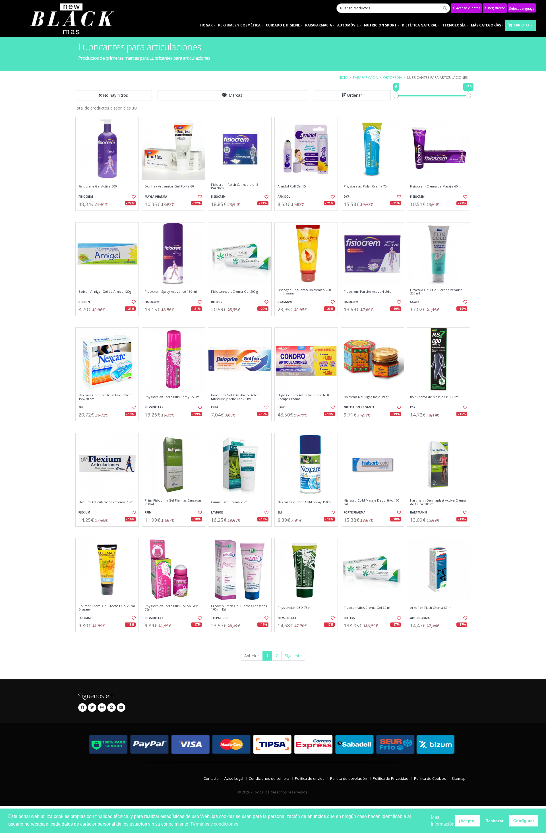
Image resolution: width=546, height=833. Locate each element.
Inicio (343, 77)
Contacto (211, 778)
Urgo (282, 407)
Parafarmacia (318, 25)
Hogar (206, 25)
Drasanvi (285, 302)
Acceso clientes (467, 8)
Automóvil (348, 25)
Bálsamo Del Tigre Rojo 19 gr (366, 397)
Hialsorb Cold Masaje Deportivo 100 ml (371, 502)
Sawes (414, 302)
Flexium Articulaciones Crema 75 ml (106, 502)
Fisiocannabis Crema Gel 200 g (234, 291)
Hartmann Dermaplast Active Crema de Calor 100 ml (438, 502)
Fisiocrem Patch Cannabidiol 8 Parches (234, 186)
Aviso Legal (233, 778)
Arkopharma (420, 618)
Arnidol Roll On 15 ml (294, 186)
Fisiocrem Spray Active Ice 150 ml (171, 291)
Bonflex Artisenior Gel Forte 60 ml (171, 186)
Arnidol (284, 197)
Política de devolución (348, 778)
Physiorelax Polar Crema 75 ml (368, 186)
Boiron (84, 302)
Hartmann (418, 512)
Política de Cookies (430, 778)
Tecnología (454, 25)
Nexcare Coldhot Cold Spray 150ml (305, 502)
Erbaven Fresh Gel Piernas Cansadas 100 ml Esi (239, 607)
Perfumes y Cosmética (239, 25)
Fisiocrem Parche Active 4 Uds (367, 291)
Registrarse (496, 8)
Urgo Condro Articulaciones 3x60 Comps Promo (303, 397)
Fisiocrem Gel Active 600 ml (100, 186)
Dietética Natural (419, 25)
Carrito (522, 25)
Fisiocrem (85, 197)
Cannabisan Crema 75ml (229, 502)
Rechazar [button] (494, 820)
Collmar (85, 618)
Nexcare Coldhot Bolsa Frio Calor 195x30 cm (104, 397)
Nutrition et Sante (359, 407)
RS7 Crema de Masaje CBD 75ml (434, 397)
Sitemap (459, 778)
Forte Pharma (354, 512)
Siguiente (293, 655)
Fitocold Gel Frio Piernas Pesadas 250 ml (436, 291)
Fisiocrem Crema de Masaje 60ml (436, 186)
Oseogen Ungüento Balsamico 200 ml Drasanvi (304, 291)
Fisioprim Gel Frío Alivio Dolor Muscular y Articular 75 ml (235, 397)
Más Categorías (486, 25)
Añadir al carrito (109, 215)
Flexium (84, 512)
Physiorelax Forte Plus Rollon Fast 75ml (171, 607)
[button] (233, 95)
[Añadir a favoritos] (133, 197)
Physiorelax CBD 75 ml (295, 607)
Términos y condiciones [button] (214, 824)
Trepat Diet (220, 618)
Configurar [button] (523, 820)
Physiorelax (154, 407)
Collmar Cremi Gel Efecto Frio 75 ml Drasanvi (106, 607)
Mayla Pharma (156, 197)
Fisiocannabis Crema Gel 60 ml (367, 607)
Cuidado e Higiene (283, 25)
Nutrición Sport (380, 25)
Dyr (346, 197)
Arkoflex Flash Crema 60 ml (431, 607)
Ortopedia (392, 77)
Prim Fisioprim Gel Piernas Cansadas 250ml (173, 502)
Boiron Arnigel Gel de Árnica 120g (104, 291)
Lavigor (217, 512)
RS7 (412, 407)
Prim (214, 407)
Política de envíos (309, 778)
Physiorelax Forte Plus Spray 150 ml (172, 397)
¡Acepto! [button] (467, 820)
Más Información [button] (442, 820)
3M (80, 407)
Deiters (216, 302)
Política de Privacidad (390, 778)
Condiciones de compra (269, 778)
